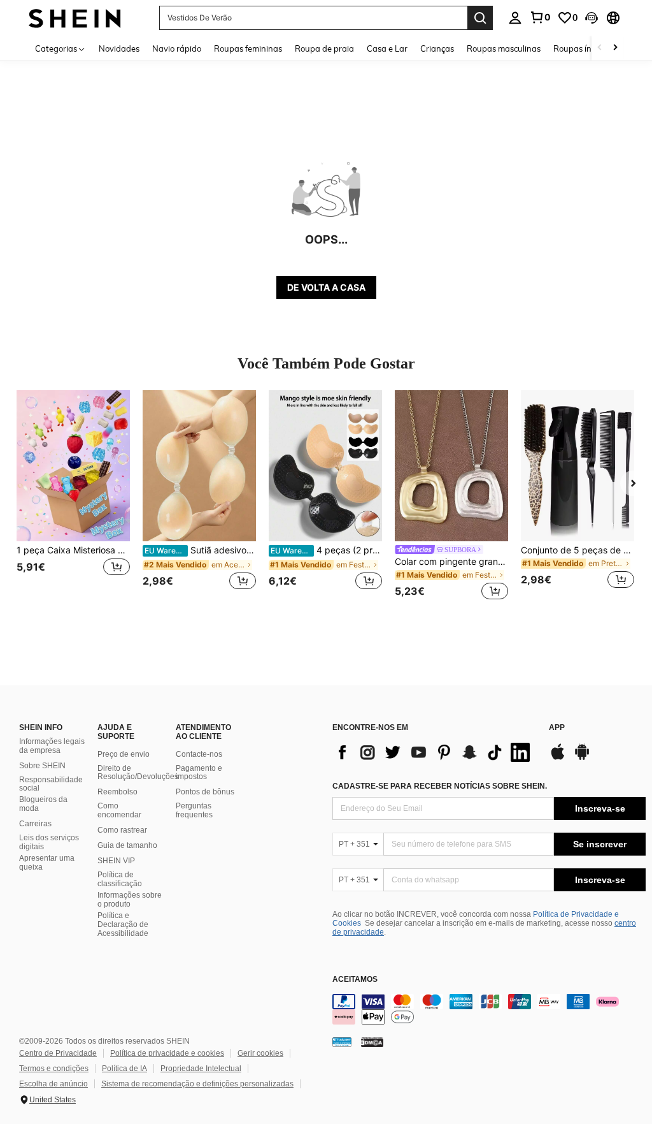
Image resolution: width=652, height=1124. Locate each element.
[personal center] (515, 18)
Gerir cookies (260, 1053)
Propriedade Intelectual (200, 1068)
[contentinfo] (489, 1009)
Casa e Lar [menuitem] (387, 48)
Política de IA (124, 1068)
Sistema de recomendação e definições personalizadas (197, 1083)
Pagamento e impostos (199, 773)
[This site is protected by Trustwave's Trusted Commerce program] (341, 1041)
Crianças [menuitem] (437, 48)
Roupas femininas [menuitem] (248, 48)
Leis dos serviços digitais (49, 842)
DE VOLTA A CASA (326, 287)
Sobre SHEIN (42, 765)
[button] (591, 18)
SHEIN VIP (116, 860)
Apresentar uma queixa (46, 863)
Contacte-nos (199, 754)
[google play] (582, 758)
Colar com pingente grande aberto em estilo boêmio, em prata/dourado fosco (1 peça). (451, 562)
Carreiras (35, 823)
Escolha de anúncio (53, 1083)
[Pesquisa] (480, 18)
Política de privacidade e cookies (167, 1053)
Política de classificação (119, 879)
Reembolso (117, 791)
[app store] (558, 758)
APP (557, 728)
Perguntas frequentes (194, 810)
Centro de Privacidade (58, 1053)
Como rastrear (122, 830)
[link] (540, 17)
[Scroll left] (599, 48)
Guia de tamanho (127, 845)
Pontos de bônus (205, 791)
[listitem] (73, 497)
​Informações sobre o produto (129, 900)
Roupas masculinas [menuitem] (504, 48)
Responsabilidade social (51, 784)
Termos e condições (54, 1068)
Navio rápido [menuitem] (176, 48)
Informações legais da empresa (52, 746)
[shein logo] (75, 17)
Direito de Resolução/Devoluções (137, 773)
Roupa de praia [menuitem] (324, 48)
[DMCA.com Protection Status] (372, 1041)
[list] (434, 752)
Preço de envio (123, 754)
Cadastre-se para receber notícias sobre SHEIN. (439, 786)
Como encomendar (119, 810)
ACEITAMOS (355, 979)
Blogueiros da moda (43, 804)
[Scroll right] (615, 48)
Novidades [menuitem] (119, 48)
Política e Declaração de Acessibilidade (122, 924)
